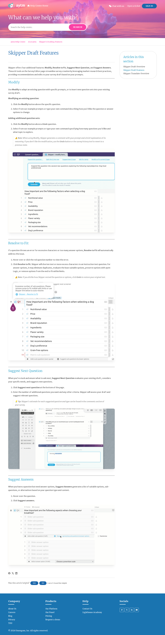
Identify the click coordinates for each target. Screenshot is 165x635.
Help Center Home (39, 5)
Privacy (11, 619)
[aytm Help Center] (16, 6)
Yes (34, 583)
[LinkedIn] (16, 573)
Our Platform (51, 609)
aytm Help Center (18, 42)
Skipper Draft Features (133, 70)
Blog (10, 616)
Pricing (48, 616)
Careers (11, 612)
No (43, 583)
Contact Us (87, 609)
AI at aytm (32, 42)
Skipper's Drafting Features (50, 42)
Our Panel (49, 612)
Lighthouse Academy (92, 612)
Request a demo (52, 619)
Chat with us (118, 6)
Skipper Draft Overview (134, 66)
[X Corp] (13, 573)
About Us (12, 609)
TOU (10, 623)
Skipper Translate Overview (136, 73)
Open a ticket (133, 6)
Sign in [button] (149, 6)
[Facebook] (9, 573)
